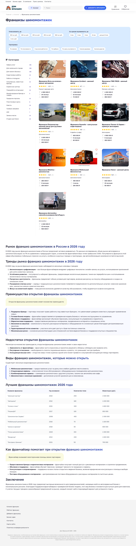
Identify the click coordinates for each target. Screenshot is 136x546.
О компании (27, 1)
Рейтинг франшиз (13, 510)
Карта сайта (11, 524)
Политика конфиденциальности (18, 527)
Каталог (8, 1)
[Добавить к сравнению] (65, 65)
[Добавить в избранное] (65, 61)
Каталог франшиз (13, 506)
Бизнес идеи (17, 1)
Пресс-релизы (38, 1)
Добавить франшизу (14, 513)
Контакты (48, 1)
